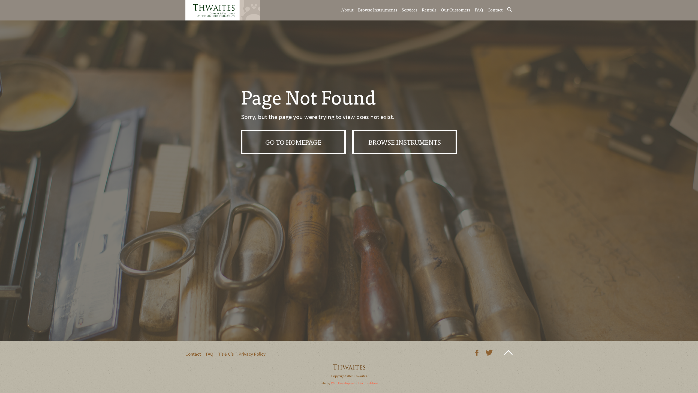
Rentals (429, 9)
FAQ (479, 9)
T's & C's (226, 354)
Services (409, 9)
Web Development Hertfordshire (354, 383)
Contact (495, 9)
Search (510, 9)
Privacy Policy (252, 354)
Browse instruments (404, 141)
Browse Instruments (377, 9)
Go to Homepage (293, 141)
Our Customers (455, 9)
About (347, 9)
